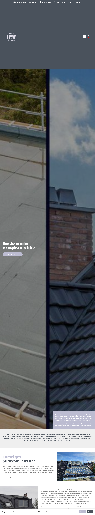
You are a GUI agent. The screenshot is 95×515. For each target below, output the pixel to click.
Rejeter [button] (90, 511)
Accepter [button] (82, 511)
